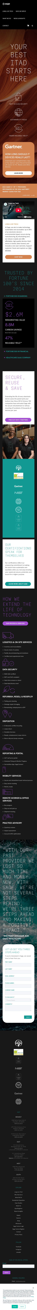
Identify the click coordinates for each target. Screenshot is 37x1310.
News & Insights (18, 1211)
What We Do (18, 1197)
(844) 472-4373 (18, 1123)
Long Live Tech (19, 1192)
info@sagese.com (20, 1281)
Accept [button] (14, 1306)
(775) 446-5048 (18, 1170)
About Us (18, 1206)
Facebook (18, 1246)
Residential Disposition (18, 1200)
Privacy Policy (18, 1234)
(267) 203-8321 (18, 1156)
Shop (18, 1221)
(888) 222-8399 (18, 1130)
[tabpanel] (18, 323)
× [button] (33, 1287)
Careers (18, 1218)
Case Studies (18, 1203)
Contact (18, 1232)
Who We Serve (18, 1194)
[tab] (18, 295)
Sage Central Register (18, 1229)
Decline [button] (22, 1306)
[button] (32, 25)
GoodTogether (18, 1208)
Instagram (18, 1249)
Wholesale (18, 1223)
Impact (18, 1215)
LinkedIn (18, 1252)
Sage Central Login (18, 1226)
